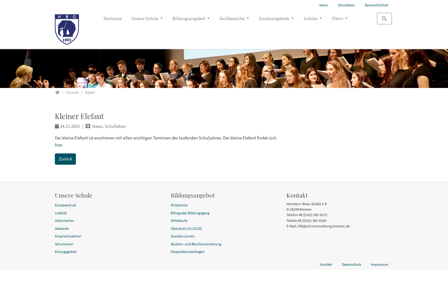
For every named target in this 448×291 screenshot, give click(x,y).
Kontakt (326, 264)
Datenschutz (351, 264)
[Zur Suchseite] (384, 18)
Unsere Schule (145, 18)
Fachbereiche (232, 18)
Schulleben (346, 5)
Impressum (379, 264)
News (323, 5)
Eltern (338, 18)
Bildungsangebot (189, 18)
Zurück (65, 159)
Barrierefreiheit (376, 5)
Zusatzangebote (274, 18)
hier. (59, 145)
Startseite (112, 18)
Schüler (311, 18)
